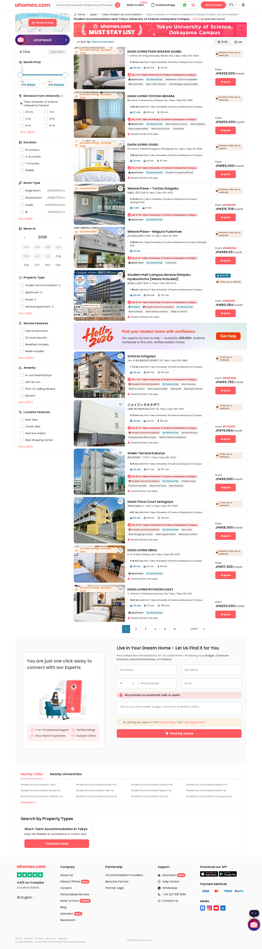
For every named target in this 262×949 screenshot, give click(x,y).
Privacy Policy (132, 508)
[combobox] (105, 468)
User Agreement (155, 508)
